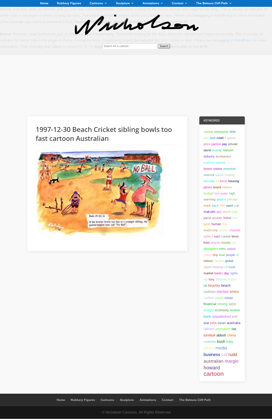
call (224, 354)
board (217, 187)
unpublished (221, 316)
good (207, 224)
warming (209, 199)
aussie (220, 162)
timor (235, 236)
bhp (215, 255)
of (237, 255)
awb (212, 138)
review (235, 310)
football (208, 193)
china (231, 335)
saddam (210, 291)
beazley (214, 285)
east (217, 236)
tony (212, 279)
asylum (217, 218)
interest (219, 261)
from (207, 242)
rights (234, 273)
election (223, 291)
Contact (177, 3)
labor (232, 304)
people (230, 255)
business (212, 354)
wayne (215, 242)
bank (207, 316)
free (224, 224)
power (231, 138)
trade (231, 267)
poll (234, 316)
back (215, 205)
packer (216, 144)
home (227, 218)
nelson (208, 261)
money (226, 242)
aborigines (211, 248)
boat (222, 255)
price (207, 144)
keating (230, 175)
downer (221, 279)
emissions (221, 131)
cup (236, 205)
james (208, 187)
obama (227, 187)
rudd (232, 354)
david (207, 150)
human (216, 224)
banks (218, 273)
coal (234, 211)
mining (222, 304)
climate (232, 199)
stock (226, 211)
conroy (208, 131)
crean (228, 298)
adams (221, 199)
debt (232, 131)
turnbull (209, 335)
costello (210, 341)
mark (207, 205)
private (233, 144)
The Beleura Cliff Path (212, 3)
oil (225, 267)
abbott (221, 335)
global (229, 261)
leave (230, 162)
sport (229, 205)
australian (214, 361)
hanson (228, 150)
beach (226, 285)
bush (221, 341)
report (208, 267)
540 (222, 205)
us (205, 285)
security (209, 181)
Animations (151, 3)
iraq (229, 341)
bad (217, 193)
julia (213, 323)
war (206, 323)
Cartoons (96, 3)
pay (224, 144)
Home (44, 3)
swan (222, 323)
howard (212, 367)
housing (233, 181)
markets (209, 162)
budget (209, 310)
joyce (207, 218)
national (209, 175)
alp (206, 279)
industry (209, 156)
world (219, 298)
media (221, 348)
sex (206, 138)
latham (209, 329)
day (226, 273)
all (217, 181)
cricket (226, 236)
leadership (211, 230)
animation (223, 329)
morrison (229, 168)
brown (208, 168)
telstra (234, 291)
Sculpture (123, 3)
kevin (223, 181)
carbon (209, 298)
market (208, 273)
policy (208, 255)
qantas (223, 230)
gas (219, 211)
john (235, 218)
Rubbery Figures (69, 3)
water (224, 193)
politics (208, 236)
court (220, 138)
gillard (209, 348)
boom (232, 279)
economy (222, 310)
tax (234, 329)
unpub (231, 248)
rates (222, 248)
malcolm (209, 211)
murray (217, 150)
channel (234, 230)
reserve (218, 267)
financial (210, 304)
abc (234, 242)
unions (217, 168)
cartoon (214, 373)
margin (232, 361)
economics (223, 156)
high (232, 193)
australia (233, 323)
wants (219, 175)
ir (225, 138)
